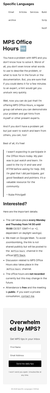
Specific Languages (18, 4)
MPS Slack (19, 255)
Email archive (12, 16)
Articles (23, 12)
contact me (27, 296)
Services (34, 12)
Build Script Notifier (45, 20)
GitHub (36, 389)
